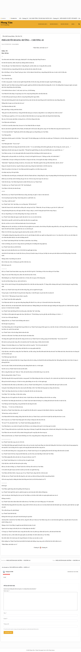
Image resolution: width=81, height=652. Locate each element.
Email (6, 618)
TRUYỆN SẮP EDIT (64, 24)
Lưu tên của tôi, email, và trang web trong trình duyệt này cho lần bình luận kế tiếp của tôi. (22, 629)
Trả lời (4, 577)
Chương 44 (44, 547)
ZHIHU (72, 24)
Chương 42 (36, 547)
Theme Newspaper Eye (40, 650)
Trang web (6, 624)
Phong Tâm (6, 22)
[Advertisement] (35, 8)
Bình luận (7, 591)
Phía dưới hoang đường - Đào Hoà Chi (12, 36)
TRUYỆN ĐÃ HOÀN (54, 24)
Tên (5, 613)
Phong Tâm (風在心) (16, 44)
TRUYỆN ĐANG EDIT (42, 24)
